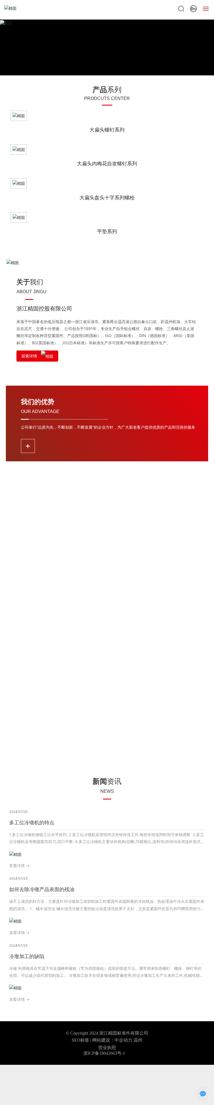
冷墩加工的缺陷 (26, 956)
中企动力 (123, 1040)
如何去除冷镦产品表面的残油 (41, 889)
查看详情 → (19, 865)
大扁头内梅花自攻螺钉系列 (107, 163)
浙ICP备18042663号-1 (104, 1053)
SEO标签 (80, 1040)
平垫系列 (107, 231)
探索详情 (29, 356)
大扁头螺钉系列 (107, 130)
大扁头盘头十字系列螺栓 (107, 198)
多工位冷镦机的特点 (31, 822)
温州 (137, 1040)
